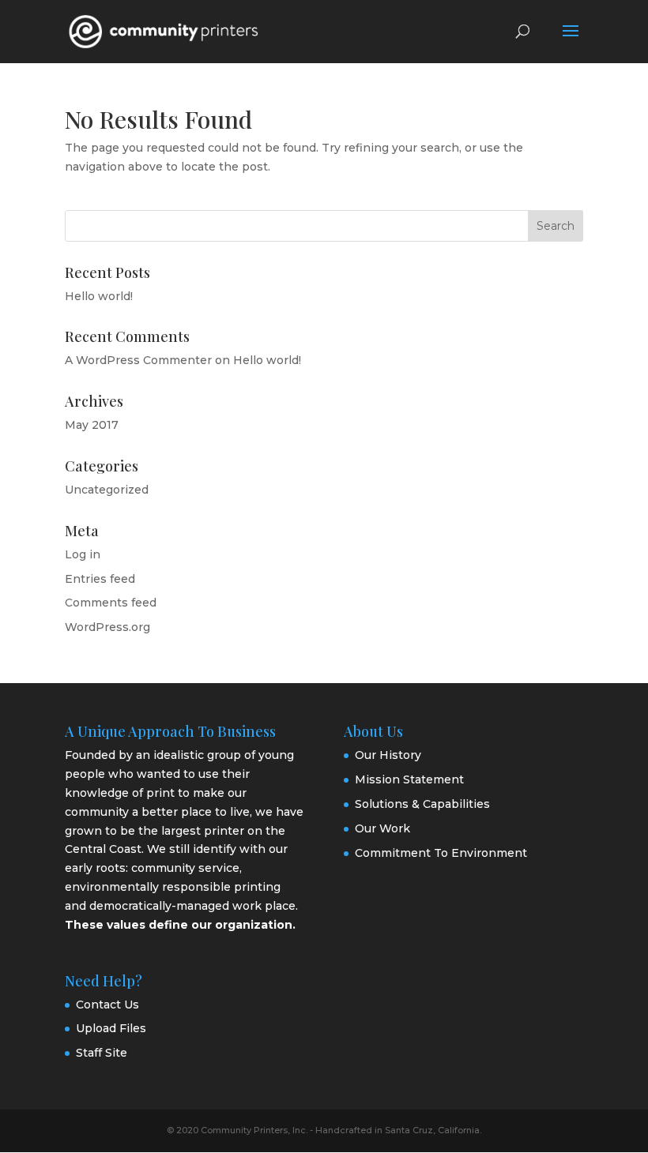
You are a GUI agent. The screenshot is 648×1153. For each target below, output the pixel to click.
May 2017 (92, 425)
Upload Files (111, 1028)
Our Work (382, 828)
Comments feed (110, 602)
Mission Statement (409, 779)
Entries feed (100, 579)
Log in (82, 554)
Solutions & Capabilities (422, 804)
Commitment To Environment (441, 853)
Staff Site (101, 1053)
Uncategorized (107, 490)
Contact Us (107, 1004)
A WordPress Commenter (138, 360)
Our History (388, 755)
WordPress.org (107, 627)
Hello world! (99, 296)
